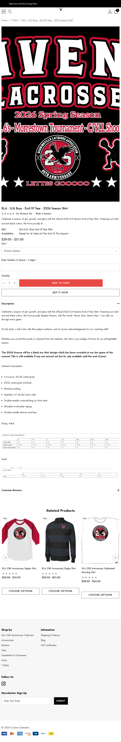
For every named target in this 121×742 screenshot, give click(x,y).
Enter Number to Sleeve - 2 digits (19, 260)
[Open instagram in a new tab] (3, 684)
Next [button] (115, 558)
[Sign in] (110, 11)
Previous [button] (6, 558)
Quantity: (5, 275)
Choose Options (20, 591)
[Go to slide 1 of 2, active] (58, 604)
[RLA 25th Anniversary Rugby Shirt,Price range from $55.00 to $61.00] (60, 540)
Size (4, 243)
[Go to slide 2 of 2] (63, 604)
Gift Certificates (49, 645)
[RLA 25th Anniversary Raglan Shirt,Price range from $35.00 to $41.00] (20, 540)
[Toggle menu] (3, 11)
